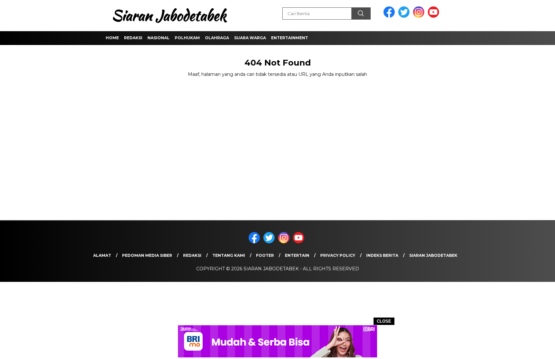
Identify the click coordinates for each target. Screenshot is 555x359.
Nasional (158, 37)
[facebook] (390, 16)
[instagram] (420, 16)
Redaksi (133, 37)
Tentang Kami (228, 255)
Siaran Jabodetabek (433, 255)
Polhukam (187, 37)
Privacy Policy (337, 255)
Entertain (297, 255)
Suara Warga (250, 37)
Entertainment (289, 37)
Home (112, 37)
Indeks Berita (382, 255)
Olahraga (217, 37)
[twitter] (405, 16)
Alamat (102, 255)
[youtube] (434, 16)
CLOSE (384, 321)
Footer (265, 255)
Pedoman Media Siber (147, 255)
